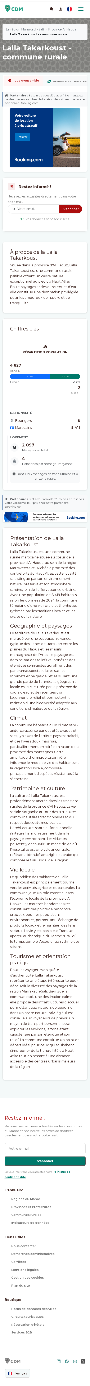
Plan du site (20, 1285)
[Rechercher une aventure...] (51, 9)
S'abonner (71, 209)
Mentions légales (25, 1270)
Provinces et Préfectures (31, 1207)
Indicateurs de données (30, 1223)
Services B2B (21, 1332)
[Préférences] (69, 9)
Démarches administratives (32, 1254)
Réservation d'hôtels (27, 1325)
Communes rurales (26, 1215)
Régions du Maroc (25, 1199)
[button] (61, 9)
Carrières (18, 1262)
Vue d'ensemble (26, 80)
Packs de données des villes (33, 1309)
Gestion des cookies (27, 1277)
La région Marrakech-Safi (25, 29)
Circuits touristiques (27, 1317)
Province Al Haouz (62, 29)
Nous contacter (23, 1246)
